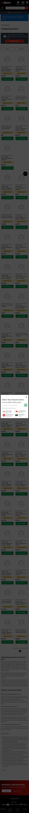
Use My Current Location (10, 408)
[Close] (26, 397)
